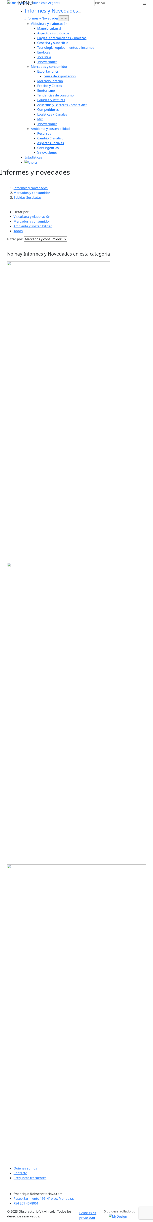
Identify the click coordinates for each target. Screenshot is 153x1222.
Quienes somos (25, 1168)
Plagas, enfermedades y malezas (61, 38)
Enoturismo (46, 90)
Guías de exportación (60, 76)
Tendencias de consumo (55, 95)
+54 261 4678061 (26, 1203)
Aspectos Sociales (50, 143)
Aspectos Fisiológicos (53, 33)
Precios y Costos (49, 86)
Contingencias (48, 148)
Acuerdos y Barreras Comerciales (62, 105)
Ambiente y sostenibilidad (50, 128)
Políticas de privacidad (87, 1215)
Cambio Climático (50, 138)
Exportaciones (48, 71)
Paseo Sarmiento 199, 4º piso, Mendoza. (44, 1198)
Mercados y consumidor (49, 66)
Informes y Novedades (51, 10)
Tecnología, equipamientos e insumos (65, 47)
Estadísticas (33, 157)
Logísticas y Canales (52, 114)
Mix (40, 119)
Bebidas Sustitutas (51, 100)
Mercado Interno (50, 81)
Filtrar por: (15, 239)
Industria (44, 57)
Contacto (20, 1173)
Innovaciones (47, 62)
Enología (43, 52)
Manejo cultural (49, 28)
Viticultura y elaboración (49, 23)
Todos (18, 231)
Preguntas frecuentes (30, 1178)
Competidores (48, 109)
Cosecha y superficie (52, 43)
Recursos (44, 133)
